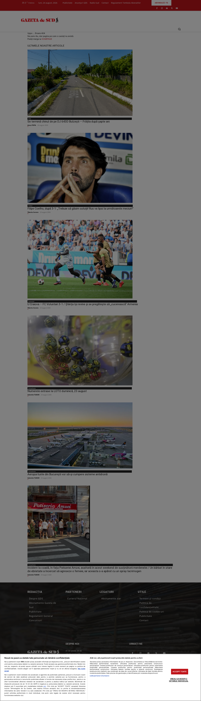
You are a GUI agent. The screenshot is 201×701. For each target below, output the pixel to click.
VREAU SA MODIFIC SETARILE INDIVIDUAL (178, 680)
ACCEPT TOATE (180, 671)
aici (44, 686)
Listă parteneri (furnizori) (99, 676)
